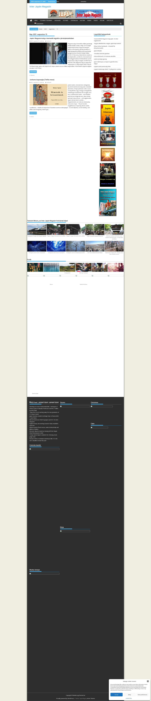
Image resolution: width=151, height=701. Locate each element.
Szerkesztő (48, 41)
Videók (96, 20)
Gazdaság (58, 20)
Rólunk (102, 20)
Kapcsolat (110, 20)
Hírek (36, 20)
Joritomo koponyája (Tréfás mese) (41, 80)
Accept (116, 694)
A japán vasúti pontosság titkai (102, 66)
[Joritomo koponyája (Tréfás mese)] (48, 85)
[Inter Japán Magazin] (75, 17)
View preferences (142, 694)
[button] (148, 681)
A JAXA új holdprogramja (100, 59)
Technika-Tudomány (46, 20)
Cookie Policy (129, 698)
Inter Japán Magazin (40, 6)
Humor (89, 20)
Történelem (74, 20)
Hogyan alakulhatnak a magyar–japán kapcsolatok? (107, 43)
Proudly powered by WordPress (65, 698)
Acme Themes (91, 698)
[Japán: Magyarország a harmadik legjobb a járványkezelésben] (48, 43)
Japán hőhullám (98, 51)
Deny (129, 694)
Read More (33, 71)
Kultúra (82, 20)
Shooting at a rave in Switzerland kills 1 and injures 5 (43, 406)
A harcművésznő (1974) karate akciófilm (105, 56)
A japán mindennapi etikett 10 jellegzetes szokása (107, 69)
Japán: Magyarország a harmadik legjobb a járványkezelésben (51, 38)
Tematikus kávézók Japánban (59, 1)
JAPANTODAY (54, 402)
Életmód (65, 20)
